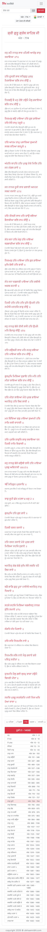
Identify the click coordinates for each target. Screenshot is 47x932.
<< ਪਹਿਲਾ (9, 722)
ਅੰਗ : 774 (25, 17)
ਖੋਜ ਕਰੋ (41, 10)
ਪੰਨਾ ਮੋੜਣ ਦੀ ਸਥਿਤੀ (23, 21)
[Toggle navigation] (41, 3)
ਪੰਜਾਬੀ (39, 17)
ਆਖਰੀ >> (42, 722)
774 (25, 722)
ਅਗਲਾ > (33, 722)
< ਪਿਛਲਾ (19, 722)
